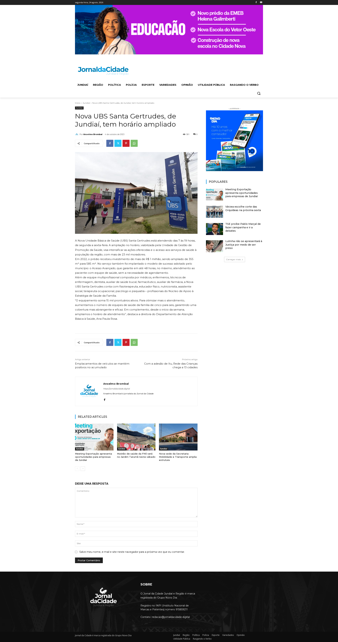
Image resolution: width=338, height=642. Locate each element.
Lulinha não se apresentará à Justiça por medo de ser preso (243, 245)
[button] (259, 93)
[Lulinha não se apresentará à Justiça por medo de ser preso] (214, 246)
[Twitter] (117, 143)
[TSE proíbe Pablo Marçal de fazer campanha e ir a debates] (214, 229)
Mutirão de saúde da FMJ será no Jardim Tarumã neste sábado (136, 455)
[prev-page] (77, 468)
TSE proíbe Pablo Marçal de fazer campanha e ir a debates (243, 227)
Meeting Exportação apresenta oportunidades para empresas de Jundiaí (93, 456)
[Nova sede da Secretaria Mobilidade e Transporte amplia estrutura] (178, 437)
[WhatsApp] (134, 143)
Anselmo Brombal (92, 134)
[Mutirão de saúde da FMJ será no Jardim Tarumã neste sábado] (136, 437)
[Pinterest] (126, 143)
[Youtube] (261, 3)
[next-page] (83, 468)
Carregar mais (233, 259)
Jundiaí (86, 103)
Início (77, 103)
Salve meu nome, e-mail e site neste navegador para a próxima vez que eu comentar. (132, 551)
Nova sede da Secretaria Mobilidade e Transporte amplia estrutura (178, 456)
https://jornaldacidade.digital (116, 388)
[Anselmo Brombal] (77, 134)
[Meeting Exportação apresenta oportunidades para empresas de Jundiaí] (94, 437)
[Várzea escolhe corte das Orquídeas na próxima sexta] (214, 212)
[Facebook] (256, 3)
